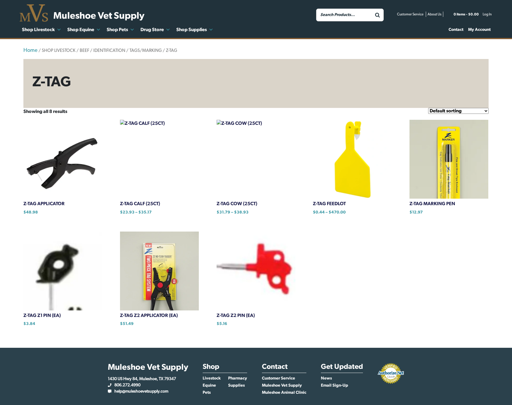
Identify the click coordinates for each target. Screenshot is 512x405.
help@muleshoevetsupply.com (141, 391)
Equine (209, 385)
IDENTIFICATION (109, 50)
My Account (479, 30)
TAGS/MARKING (145, 50)
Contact (456, 30)
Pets (207, 392)
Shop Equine (80, 29)
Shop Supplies (191, 29)
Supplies (236, 385)
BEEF (84, 50)
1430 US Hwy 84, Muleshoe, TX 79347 (142, 379)
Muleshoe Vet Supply (282, 385)
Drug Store (152, 29)
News (326, 378)
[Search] (377, 15)
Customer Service (410, 14)
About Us (434, 14)
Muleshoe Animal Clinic (284, 392)
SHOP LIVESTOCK (59, 50)
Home (30, 50)
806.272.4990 (127, 385)
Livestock (212, 378)
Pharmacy (237, 378)
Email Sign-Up (334, 385)
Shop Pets (117, 29)
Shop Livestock (38, 29)
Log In (487, 14)
